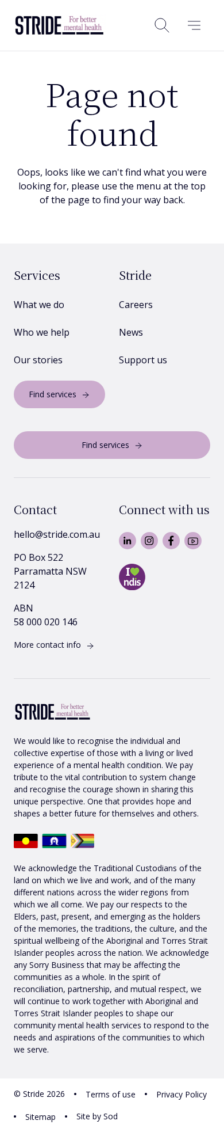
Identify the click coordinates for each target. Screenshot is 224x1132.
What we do (39, 304)
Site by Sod (97, 1116)
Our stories (38, 360)
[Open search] (162, 25)
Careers (136, 304)
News (131, 332)
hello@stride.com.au (57, 534)
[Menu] (194, 25)
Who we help (41, 332)
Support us (143, 360)
